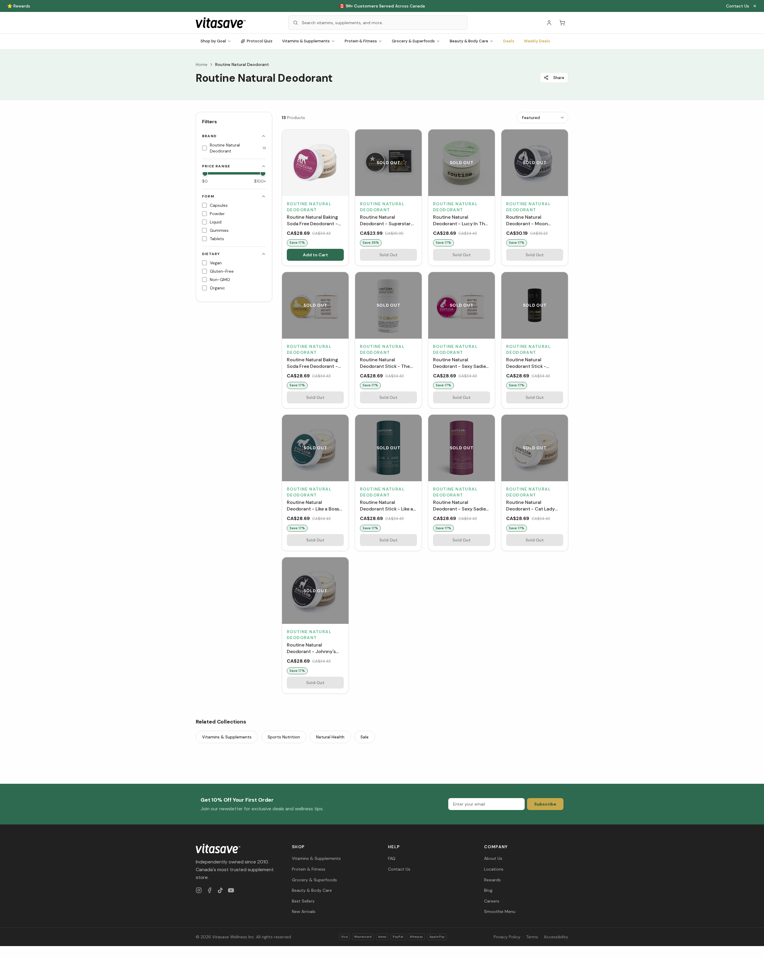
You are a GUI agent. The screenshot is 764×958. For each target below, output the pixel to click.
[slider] (205, 173)
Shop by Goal (213, 41)
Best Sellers (303, 901)
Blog (488, 890)
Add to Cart (315, 254)
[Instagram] (199, 890)
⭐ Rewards (18, 6)
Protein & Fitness (361, 41)
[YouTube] (231, 890)
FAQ (391, 858)
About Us (493, 858)
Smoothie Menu (499, 911)
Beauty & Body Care (469, 41)
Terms (532, 937)
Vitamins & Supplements (306, 41)
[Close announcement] (755, 6)
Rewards (492, 880)
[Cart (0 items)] (562, 23)
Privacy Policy (507, 937)
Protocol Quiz (259, 41)
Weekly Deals (537, 41)
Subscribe (545, 804)
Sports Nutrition (284, 737)
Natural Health (330, 737)
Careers (491, 901)
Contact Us (737, 6)
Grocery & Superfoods (413, 41)
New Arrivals (303, 911)
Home (201, 64)
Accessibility (556, 937)
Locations (493, 869)
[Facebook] (209, 890)
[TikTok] (220, 890)
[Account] (549, 23)
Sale (365, 737)
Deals (508, 41)
